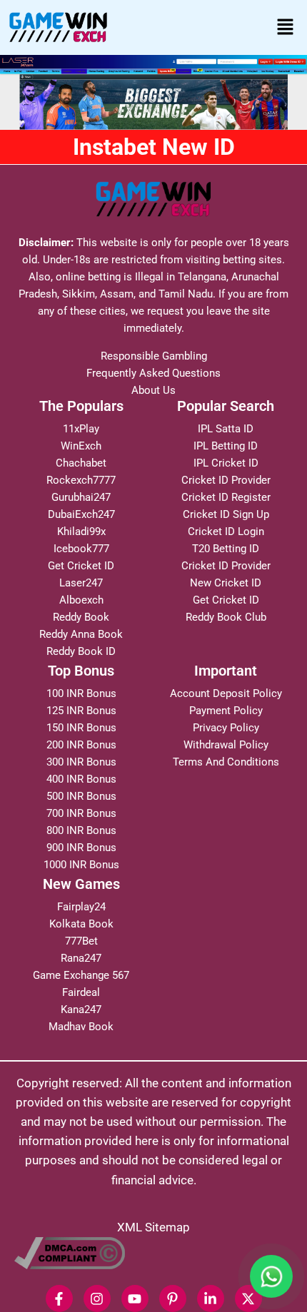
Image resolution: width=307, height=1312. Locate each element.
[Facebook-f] (59, 1298)
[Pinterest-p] (172, 1298)
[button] (285, 27)
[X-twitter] (248, 1298)
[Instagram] (97, 1298)
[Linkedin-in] (210, 1298)
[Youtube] (135, 1298)
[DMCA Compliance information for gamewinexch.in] (153, 1253)
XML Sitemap (153, 1227)
